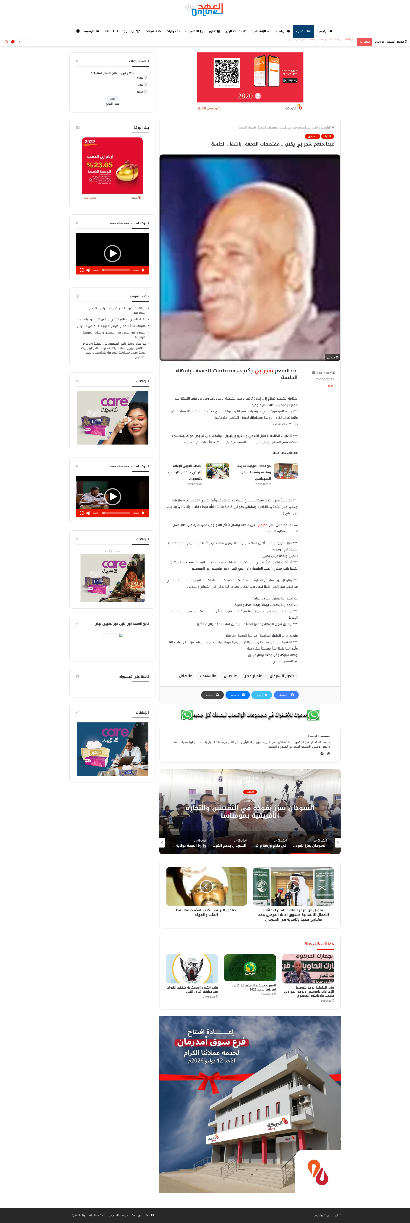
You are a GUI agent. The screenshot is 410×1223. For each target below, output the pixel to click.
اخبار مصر (252, 676)
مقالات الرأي (234, 31)
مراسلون (129, 31)
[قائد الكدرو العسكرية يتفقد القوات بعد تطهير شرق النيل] (192, 968)
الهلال (184, 676)
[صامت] (88, 270)
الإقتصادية (259, 31)
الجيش (229, 676)
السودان (312, 136)
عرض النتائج (112, 103)
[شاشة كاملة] (81, 270)
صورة (140, 77)
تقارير (213, 31)
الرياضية (281, 31)
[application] (112, 253)
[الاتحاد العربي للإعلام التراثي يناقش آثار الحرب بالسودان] (217, 471)
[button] (112, 253)
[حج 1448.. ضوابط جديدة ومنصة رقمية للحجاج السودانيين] (286, 471)
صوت (140, 84)
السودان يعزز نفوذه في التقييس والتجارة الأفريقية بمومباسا (114, 335)
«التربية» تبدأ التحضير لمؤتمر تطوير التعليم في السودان (111, 326)
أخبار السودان (281, 676)
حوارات (172, 31)
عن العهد (136, 1215)
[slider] (116, 270)
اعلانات (110, 31)
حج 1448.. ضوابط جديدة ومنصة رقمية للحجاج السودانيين (254, 472)
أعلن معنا (99, 1215)
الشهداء (207, 676)
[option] (249, 811)
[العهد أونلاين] (205, 9)
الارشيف (90, 31)
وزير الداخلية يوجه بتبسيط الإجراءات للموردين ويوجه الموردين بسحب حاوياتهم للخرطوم (309, 992)
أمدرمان (263, 525)
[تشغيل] (143, 270)
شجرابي (264, 370)
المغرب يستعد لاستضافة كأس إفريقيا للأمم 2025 (254, 987)
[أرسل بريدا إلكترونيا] (313, 373)
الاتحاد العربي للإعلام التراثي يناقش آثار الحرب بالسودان (321, 41)
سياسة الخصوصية (117, 1215)
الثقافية (194, 31)
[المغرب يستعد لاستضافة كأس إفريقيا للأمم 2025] (250, 967)
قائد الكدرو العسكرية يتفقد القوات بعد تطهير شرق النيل (192, 990)
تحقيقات (151, 31)
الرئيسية (323, 31)
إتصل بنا (87, 1215)
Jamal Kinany (324, 373)
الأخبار (303, 31)
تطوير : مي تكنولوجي (327, 1215)
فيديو (139, 91)
